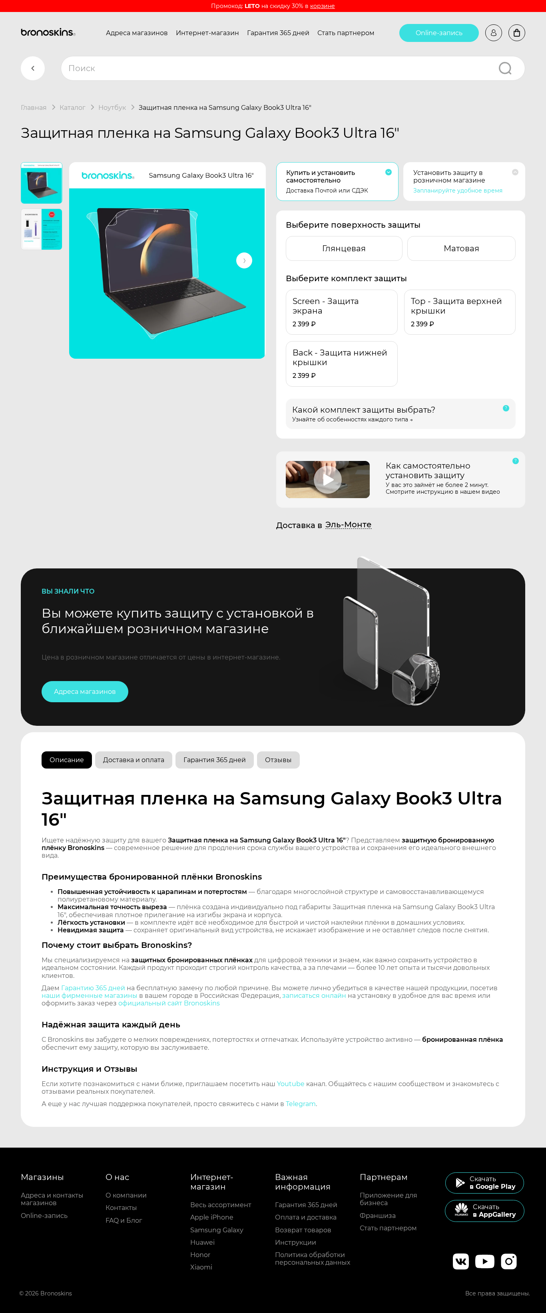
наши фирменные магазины (89, 995)
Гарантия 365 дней (278, 33)
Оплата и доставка (306, 1217)
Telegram (301, 1104)
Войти (493, 32)
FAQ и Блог (124, 1220)
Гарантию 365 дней (93, 988)
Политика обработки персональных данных (312, 1258)
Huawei (202, 1242)
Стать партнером (346, 33)
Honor (200, 1255)
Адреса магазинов (137, 33)
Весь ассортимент (220, 1205)
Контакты (121, 1208)
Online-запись (439, 33)
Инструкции (295, 1242)
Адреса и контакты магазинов (52, 1199)
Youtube (291, 1084)
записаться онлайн (314, 995)
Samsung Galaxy (216, 1230)
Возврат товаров (303, 1230)
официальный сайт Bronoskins (169, 1003)
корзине (322, 6)
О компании (126, 1195)
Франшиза (378, 1216)
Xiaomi (201, 1267)
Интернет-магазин (207, 33)
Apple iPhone (211, 1217)
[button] (244, 260)
